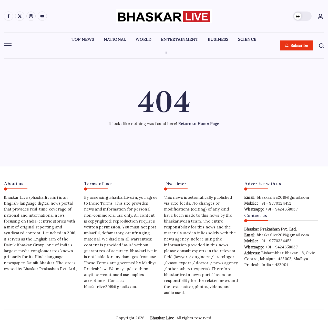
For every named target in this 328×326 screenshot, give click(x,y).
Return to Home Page (199, 123)
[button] (302, 16)
